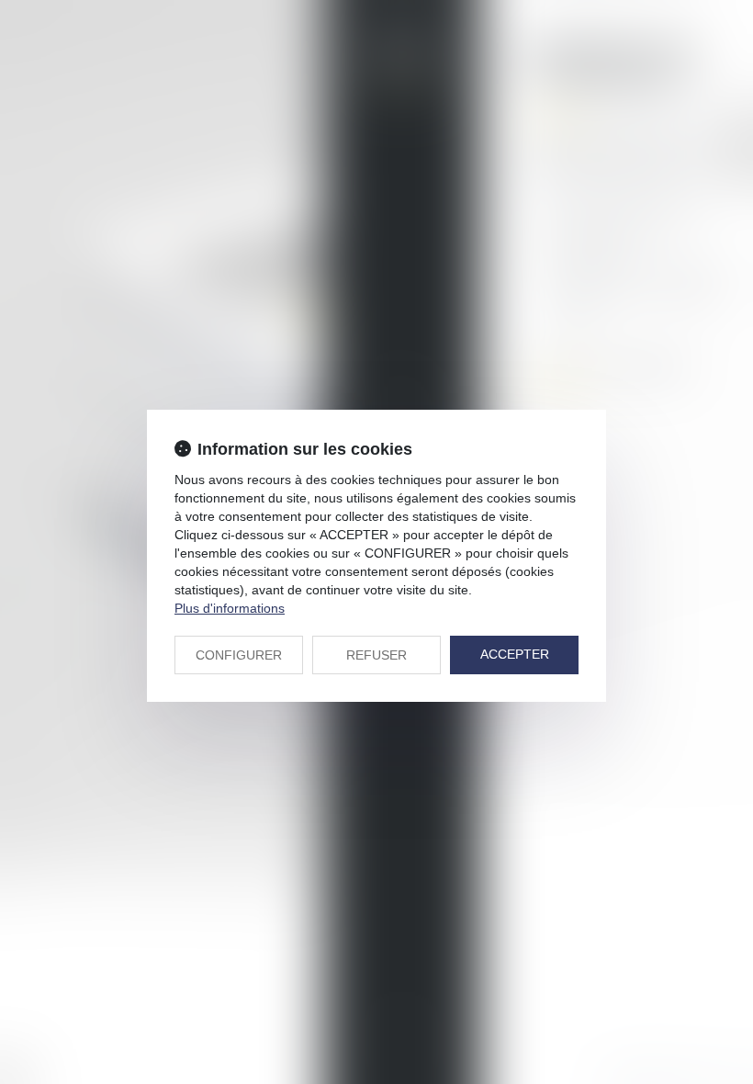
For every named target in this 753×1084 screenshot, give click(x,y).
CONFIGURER (239, 655)
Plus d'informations (229, 608)
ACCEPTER (514, 654)
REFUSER (376, 655)
